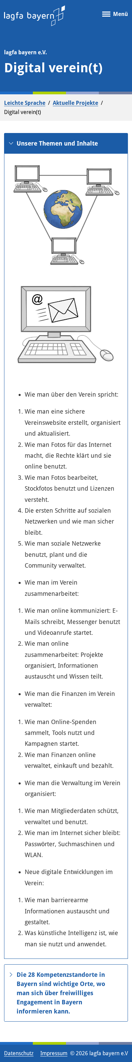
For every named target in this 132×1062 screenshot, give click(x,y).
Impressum (53, 1053)
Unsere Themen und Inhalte (57, 143)
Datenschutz (19, 1053)
